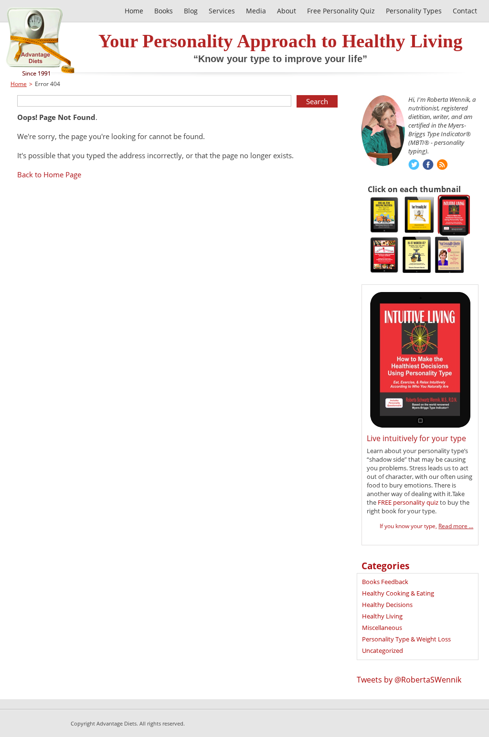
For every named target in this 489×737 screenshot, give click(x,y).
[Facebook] (428, 165)
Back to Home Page (49, 174)
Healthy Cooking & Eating (398, 593)
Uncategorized (382, 650)
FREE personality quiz (408, 502)
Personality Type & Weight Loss (406, 639)
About (286, 10)
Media (256, 10)
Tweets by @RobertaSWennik (409, 679)
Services (222, 10)
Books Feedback (385, 581)
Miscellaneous (382, 627)
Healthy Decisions (387, 604)
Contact (465, 10)
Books (163, 10)
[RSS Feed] (442, 165)
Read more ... (455, 526)
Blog (191, 10)
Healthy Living (382, 616)
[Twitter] (413, 165)
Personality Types (414, 10)
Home (134, 10)
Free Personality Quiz (341, 10)
